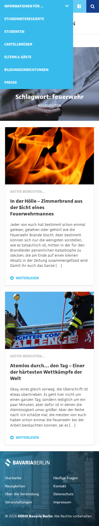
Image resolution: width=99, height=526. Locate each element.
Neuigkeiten (49, 105)
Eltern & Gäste (17, 57)
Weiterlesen (27, 278)
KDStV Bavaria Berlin (27, 462)
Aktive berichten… (27, 191)
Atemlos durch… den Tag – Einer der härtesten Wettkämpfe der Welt (47, 372)
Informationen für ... (23, 6)
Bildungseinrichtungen (26, 70)
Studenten (14, 32)
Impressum (62, 502)
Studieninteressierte (24, 19)
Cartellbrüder (18, 44)
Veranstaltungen (18, 502)
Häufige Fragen (65, 478)
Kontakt (59, 486)
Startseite (13, 478)
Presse (10, 82)
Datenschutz (63, 494)
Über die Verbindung (22, 494)
